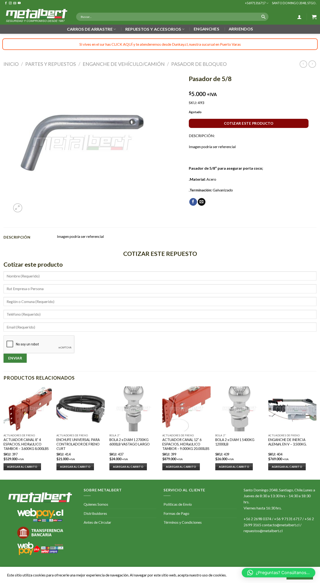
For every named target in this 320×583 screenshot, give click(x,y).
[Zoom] (17, 208)
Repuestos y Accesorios (153, 29)
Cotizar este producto (249, 123)
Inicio (11, 64)
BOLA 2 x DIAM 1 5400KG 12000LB (234, 442)
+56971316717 (255, 3)
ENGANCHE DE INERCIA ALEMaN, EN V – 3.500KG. (287, 442)
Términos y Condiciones (183, 522)
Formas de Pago (176, 513)
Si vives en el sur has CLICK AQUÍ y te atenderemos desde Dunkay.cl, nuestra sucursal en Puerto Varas (160, 44)
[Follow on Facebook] (5, 3)
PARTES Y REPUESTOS (50, 64)
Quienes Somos (96, 504)
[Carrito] (314, 17)
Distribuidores (95, 513)
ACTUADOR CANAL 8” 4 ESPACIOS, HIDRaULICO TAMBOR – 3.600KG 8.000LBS (26, 444)
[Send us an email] (14, 3)
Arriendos (241, 28)
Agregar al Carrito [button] (22, 466)
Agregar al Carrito (128, 466)
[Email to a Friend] (201, 202)
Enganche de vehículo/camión (124, 64)
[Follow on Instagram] (10, 3)
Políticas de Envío (178, 504)
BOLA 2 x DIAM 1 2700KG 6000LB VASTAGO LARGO (129, 442)
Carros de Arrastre (90, 29)
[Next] (316, 432)
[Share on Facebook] (193, 202)
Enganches (206, 28)
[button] (278, 572)
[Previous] (3, 432)
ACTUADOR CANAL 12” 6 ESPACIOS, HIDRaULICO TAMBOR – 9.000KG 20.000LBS (185, 444)
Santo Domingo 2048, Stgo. (294, 3)
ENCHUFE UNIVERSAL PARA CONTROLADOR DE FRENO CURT (78, 444)
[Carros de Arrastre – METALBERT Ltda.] (36, 15)
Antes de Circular (97, 522)
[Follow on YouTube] (19, 3)
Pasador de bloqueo (199, 64)
